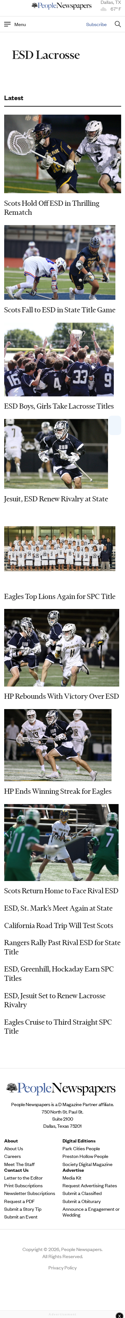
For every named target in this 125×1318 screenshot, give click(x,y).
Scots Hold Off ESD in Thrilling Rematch (51, 207)
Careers (12, 1156)
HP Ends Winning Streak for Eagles (58, 791)
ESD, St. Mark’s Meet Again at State (58, 908)
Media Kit (72, 1178)
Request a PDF (19, 1201)
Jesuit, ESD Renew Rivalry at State (56, 499)
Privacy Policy (62, 1267)
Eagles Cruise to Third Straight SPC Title (58, 1026)
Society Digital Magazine (88, 1164)
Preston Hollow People (85, 1156)
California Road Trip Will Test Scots (58, 925)
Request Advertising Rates (90, 1185)
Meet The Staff (19, 1164)
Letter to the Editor (23, 1178)
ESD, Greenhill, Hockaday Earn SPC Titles (59, 973)
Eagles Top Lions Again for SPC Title (59, 596)
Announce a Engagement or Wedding (91, 1212)
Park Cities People (81, 1148)
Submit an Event (21, 1216)
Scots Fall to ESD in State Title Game (59, 310)
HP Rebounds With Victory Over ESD (61, 696)
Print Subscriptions (23, 1185)
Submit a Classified (82, 1193)
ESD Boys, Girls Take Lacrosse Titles (59, 406)
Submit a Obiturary (82, 1201)
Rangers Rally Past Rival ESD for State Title (62, 947)
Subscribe (96, 24)
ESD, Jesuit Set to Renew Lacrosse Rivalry (54, 1000)
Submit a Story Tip (22, 1209)
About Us (13, 1148)
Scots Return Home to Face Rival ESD (61, 891)
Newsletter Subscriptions (29, 1193)
